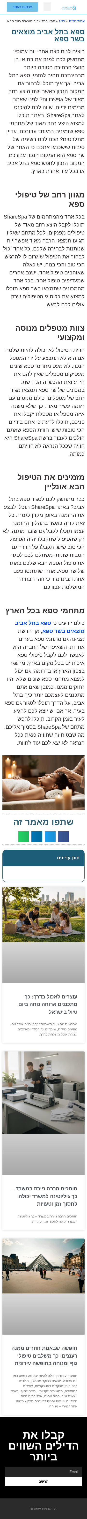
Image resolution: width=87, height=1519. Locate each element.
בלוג (62, 21)
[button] (47, 7)
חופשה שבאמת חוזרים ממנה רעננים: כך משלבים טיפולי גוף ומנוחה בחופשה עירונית (44, 1355)
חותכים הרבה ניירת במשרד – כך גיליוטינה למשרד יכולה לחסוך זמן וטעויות (44, 1196)
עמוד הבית (77, 21)
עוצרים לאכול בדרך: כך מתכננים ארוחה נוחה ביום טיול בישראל (47, 1004)
